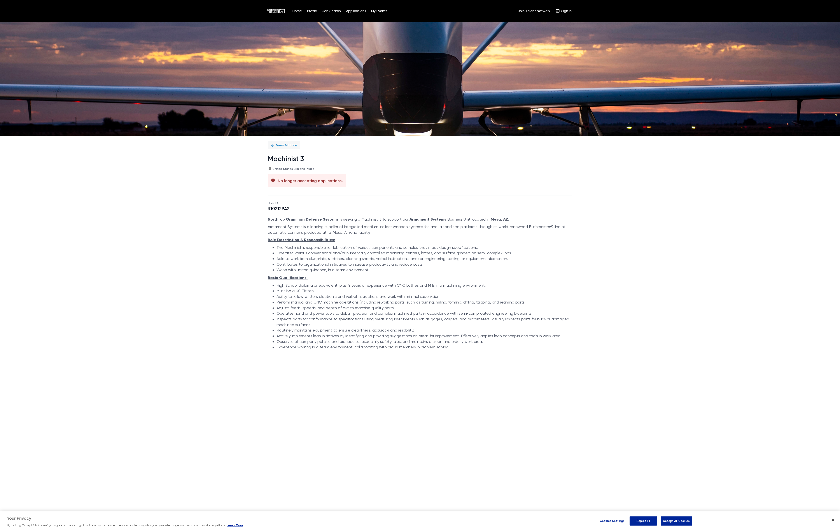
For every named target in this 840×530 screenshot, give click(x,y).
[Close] (833, 520)
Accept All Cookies (676, 521)
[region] (420, 520)
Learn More (235, 525)
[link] (276, 11)
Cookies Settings (612, 521)
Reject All (643, 521)
